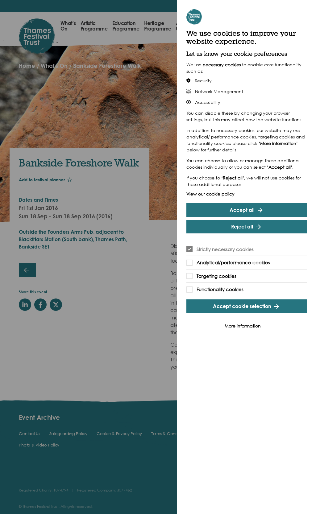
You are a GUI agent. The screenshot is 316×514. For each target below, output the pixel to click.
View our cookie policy (210, 193)
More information (243, 325)
